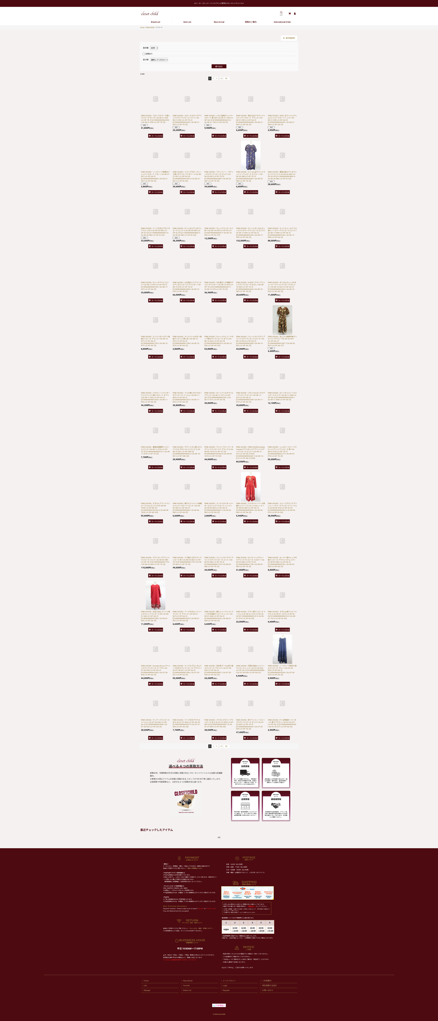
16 (221, 78)
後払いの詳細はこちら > (195, 868)
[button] (281, 13)
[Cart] (289, 13)
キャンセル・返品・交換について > (201, 928)
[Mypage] (294, 13)
